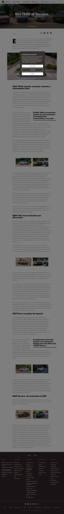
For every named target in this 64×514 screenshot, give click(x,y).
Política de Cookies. (33, 62)
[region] (32, 64)
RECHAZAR (32, 73)
